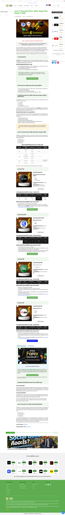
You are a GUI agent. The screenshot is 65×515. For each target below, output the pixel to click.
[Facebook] (46, 5)
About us (36, 5)
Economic (8, 491)
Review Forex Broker (22, 486)
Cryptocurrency (8, 484)
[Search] (58, 5)
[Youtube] (48, 5)
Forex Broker (26, 5)
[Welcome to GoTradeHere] (9, 6)
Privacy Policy (8, 509)
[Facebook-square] (46, 484)
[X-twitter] (50, 5)
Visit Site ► (61, 20)
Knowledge (20, 5)
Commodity (8, 489)
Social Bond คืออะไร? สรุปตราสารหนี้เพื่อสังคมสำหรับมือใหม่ (17, 449)
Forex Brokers (21, 484)
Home (15, 5)
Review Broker (28, 426)
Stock (7, 486)
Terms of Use (8, 510)
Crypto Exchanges (22, 487)
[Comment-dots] (63, 512)
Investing (7, 493)
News (32, 5)
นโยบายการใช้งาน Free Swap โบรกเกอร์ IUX (25, 207)
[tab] (21, 346)
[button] (11, 11)
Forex (7, 487)
